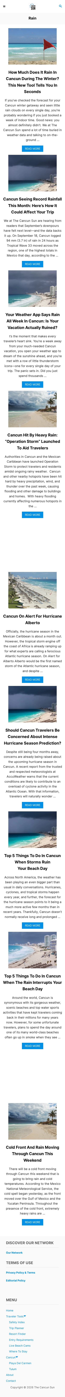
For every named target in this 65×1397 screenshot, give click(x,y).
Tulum (12, 1369)
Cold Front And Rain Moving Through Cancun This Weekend (32, 1154)
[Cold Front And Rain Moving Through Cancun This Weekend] (32, 1123)
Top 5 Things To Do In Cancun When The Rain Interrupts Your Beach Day (32, 982)
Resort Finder (17, 1333)
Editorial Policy (15, 1280)
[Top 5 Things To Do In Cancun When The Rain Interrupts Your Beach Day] (32, 951)
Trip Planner (16, 1328)
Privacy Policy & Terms (20, 1272)
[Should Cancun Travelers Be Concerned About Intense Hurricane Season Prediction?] (32, 706)
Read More (34, 149)
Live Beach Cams (20, 1345)
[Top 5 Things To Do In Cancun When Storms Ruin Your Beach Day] (32, 831)
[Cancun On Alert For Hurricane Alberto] (32, 592)
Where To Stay (18, 1351)
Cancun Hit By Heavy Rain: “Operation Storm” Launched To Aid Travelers (32, 441)
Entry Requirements (21, 1339)
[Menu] (4, 6)
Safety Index (17, 1322)
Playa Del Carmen (20, 1363)
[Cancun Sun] (32, 6)
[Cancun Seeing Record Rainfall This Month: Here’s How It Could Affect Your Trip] (32, 174)
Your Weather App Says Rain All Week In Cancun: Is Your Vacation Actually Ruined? (32, 321)
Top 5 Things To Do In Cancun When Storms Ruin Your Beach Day (32, 862)
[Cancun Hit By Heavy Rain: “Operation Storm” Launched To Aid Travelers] (32, 410)
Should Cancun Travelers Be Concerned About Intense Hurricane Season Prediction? (32, 736)
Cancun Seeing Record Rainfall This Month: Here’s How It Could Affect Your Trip (32, 205)
